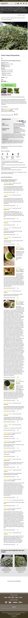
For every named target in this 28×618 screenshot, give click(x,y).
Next (27, 36)
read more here (5, 138)
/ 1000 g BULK (7, 75)
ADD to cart (9, 85)
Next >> (24, 15)
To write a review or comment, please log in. (9, 179)
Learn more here (17, 132)
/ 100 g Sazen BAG (7, 70)
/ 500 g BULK (6, 73)
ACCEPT (14, 616)
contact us (4, 147)
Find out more (17, 613)
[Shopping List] (24, 3)
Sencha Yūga (6, 567)
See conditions (16, 127)
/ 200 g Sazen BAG (7, 71)
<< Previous (19, 15)
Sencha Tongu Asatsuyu (20, 567)
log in (11, 110)
